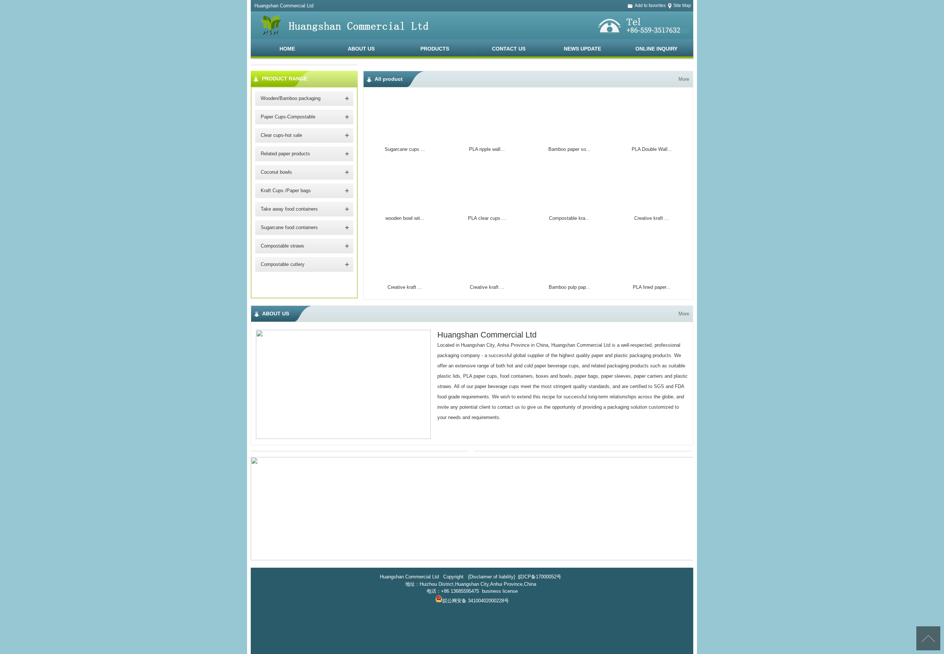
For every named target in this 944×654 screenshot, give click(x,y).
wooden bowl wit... (404, 218)
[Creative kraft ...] (651, 206)
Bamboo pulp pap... (569, 287)
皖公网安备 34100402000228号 (475, 600)
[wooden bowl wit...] (405, 206)
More (683, 72)
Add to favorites (650, 5)
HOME (287, 49)
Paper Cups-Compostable (288, 117)
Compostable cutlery (283, 264)
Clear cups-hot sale (281, 135)
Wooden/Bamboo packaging (290, 98)
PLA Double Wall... (652, 149)
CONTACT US (508, 49)
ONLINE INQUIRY (656, 49)
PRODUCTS (434, 49)
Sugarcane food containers (289, 227)
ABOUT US (361, 49)
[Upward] (928, 638)
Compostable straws (282, 246)
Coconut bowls (276, 172)
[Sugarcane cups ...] (405, 137)
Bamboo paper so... (569, 149)
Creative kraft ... (651, 218)
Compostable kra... (569, 218)
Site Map (682, 5)
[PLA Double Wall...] (651, 137)
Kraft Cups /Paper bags (286, 190)
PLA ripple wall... (487, 149)
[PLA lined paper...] (651, 275)
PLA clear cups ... (487, 218)
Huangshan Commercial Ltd (487, 334)
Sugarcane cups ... (405, 149)
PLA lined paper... (651, 287)
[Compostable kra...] (569, 206)
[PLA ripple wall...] (487, 137)
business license (500, 591)
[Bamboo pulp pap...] (569, 275)
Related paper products (285, 153)
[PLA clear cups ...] (487, 206)
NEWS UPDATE (582, 49)
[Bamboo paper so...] (569, 137)
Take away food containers (289, 209)
